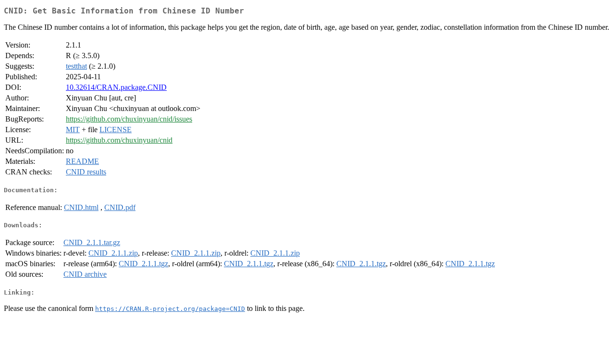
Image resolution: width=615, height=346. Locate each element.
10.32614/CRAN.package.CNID (116, 87)
